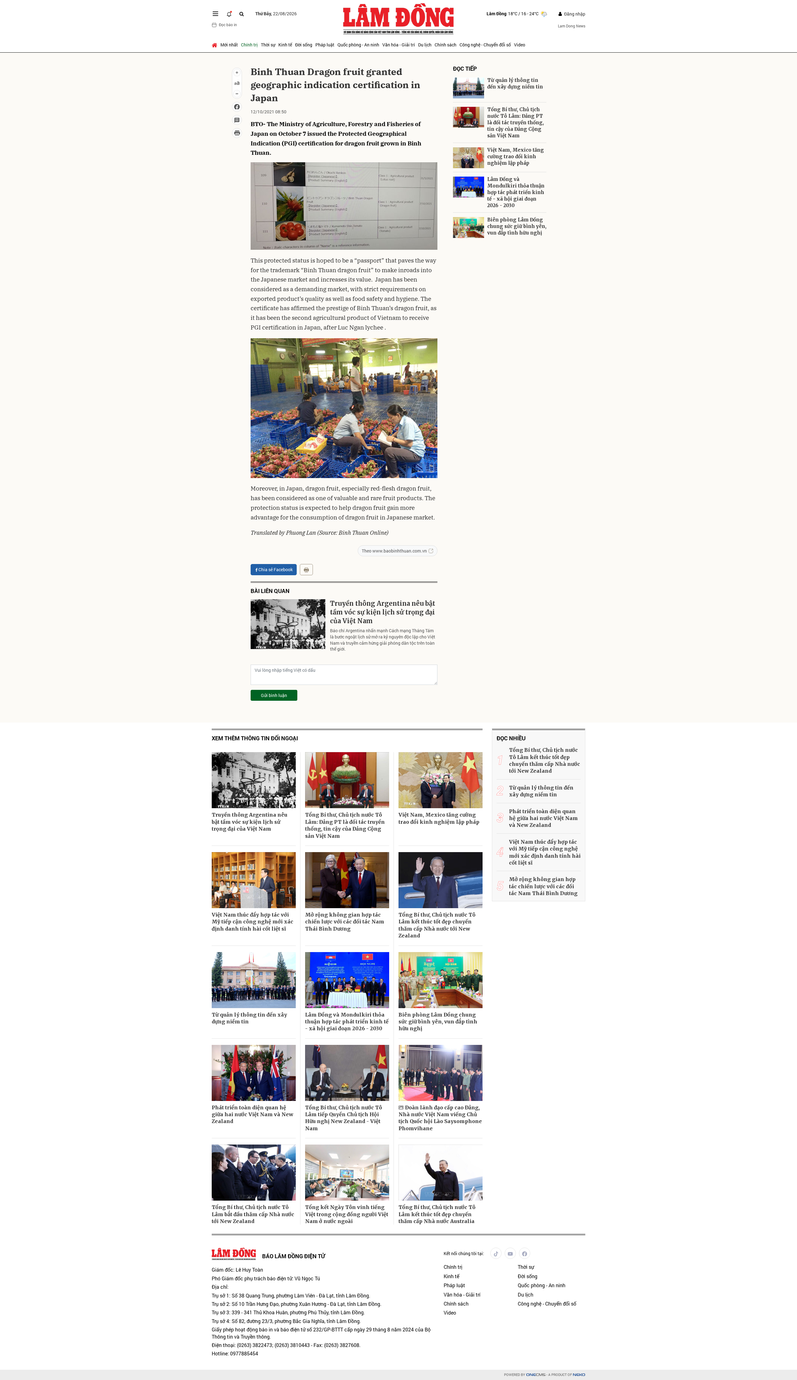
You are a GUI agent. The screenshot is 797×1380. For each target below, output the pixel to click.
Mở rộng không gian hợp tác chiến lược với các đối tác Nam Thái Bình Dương (344, 922)
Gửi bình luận (274, 695)
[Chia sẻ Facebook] (237, 107)
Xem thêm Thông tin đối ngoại (255, 738)
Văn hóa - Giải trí (398, 45)
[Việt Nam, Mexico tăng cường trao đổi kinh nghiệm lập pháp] (468, 157)
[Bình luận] (237, 120)
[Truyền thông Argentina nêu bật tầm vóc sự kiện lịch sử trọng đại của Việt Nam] (288, 624)
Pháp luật (324, 45)
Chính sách (445, 45)
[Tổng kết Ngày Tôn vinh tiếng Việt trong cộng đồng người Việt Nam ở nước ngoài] (347, 1173)
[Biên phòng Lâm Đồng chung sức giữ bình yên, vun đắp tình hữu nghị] (468, 227)
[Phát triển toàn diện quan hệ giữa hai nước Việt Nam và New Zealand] (254, 1073)
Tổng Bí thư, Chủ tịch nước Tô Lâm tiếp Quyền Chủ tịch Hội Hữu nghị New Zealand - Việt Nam (343, 1117)
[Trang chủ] (215, 44)
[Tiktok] (496, 1253)
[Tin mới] (229, 13)
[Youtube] (510, 1253)
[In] (306, 569)
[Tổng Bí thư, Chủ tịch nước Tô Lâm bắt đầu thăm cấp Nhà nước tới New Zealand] (254, 1173)
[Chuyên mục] (215, 13)
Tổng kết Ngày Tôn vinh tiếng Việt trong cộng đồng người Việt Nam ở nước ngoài (346, 1214)
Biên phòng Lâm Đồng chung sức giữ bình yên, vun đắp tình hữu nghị (516, 226)
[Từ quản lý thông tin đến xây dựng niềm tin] (468, 88)
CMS (535, 1375)
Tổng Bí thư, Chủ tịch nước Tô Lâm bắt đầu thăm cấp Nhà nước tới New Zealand (253, 1214)
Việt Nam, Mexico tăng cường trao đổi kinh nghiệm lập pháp (515, 156)
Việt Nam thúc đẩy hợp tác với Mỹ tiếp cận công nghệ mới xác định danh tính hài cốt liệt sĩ (252, 922)
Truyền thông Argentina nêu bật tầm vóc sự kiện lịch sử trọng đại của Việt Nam (382, 612)
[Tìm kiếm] (241, 14)
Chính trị (249, 45)
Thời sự (268, 45)
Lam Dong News (571, 25)
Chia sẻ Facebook (275, 569)
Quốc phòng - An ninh (358, 45)
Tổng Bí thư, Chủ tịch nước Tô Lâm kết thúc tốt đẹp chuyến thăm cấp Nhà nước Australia (436, 1214)
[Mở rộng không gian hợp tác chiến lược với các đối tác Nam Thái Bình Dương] (347, 880)
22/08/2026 (276, 14)
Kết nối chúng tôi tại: (464, 1253)
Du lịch (425, 45)
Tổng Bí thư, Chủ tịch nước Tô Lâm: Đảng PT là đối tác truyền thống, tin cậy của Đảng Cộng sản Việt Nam (515, 123)
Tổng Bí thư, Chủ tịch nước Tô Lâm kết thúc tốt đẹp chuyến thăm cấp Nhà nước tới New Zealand (436, 925)
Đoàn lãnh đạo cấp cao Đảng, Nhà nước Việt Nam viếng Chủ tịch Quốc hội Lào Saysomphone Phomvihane (440, 1117)
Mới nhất (229, 45)
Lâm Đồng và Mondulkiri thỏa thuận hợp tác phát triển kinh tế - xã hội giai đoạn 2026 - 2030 (516, 192)
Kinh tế (285, 45)
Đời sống (303, 45)
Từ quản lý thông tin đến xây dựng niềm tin (515, 83)
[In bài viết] (237, 133)
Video (519, 45)
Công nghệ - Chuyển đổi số (485, 45)
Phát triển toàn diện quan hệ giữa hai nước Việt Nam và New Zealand (252, 1114)
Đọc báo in (228, 24)
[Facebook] (524, 1253)
